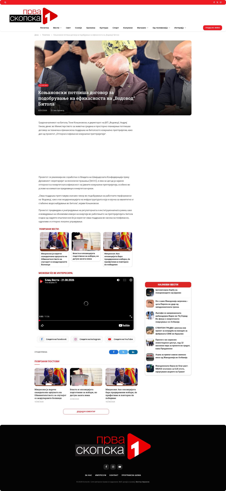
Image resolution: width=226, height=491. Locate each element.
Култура (104, 27)
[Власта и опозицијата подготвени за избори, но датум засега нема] (86, 377)
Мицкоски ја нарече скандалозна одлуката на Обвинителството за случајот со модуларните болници (50, 393)
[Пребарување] (5, 2)
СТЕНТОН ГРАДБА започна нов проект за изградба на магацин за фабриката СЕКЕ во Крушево (171, 331)
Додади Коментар (86, 411)
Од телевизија (160, 27)
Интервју (179, 27)
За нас (88, 475)
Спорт (116, 27)
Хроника (90, 27)
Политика (43, 85)
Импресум (100, 475)
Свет (68, 27)
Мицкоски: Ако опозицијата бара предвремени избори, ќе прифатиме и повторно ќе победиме (121, 393)
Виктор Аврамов (142, 482)
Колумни (128, 27)
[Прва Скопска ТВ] (36, 14)
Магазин (141, 27)
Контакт (113, 475)
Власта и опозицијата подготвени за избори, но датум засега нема (83, 392)
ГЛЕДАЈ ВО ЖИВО (212, 28)
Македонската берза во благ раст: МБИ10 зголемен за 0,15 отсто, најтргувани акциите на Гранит (172, 369)
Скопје (78, 27)
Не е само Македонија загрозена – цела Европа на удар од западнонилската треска (172, 304)
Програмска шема (131, 475)
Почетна (44, 27)
